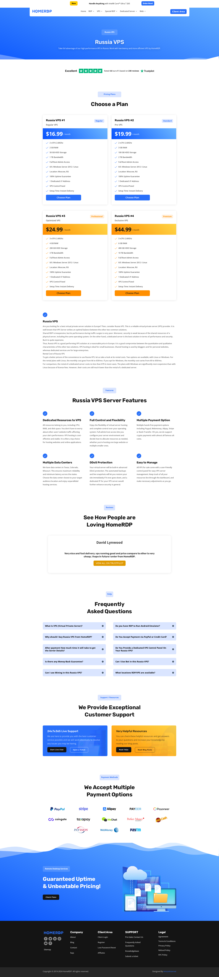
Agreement (163, 936)
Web (142, 11)
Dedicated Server (127, 11)
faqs (72, 953)
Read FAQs (123, 750)
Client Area (178, 11)
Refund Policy (164, 950)
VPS (98, 11)
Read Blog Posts (145, 750)
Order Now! (148, 3)
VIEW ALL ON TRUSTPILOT (109, 563)
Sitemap (47, 949)
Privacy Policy (164, 945)
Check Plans (51, 897)
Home (83, 11)
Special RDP (110, 11)
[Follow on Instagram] (59, 939)
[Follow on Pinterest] (50, 943)
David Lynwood (109, 542)
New (74, 3)
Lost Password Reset (107, 947)
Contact (73, 947)
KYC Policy (162, 955)
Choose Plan (63, 197)
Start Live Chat (57, 750)
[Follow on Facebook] (46, 939)
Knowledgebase (132, 951)
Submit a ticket (131, 956)
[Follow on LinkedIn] (55, 939)
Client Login (103, 937)
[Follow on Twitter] (50, 939)
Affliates (101, 953)
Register (101, 942)
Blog (72, 942)
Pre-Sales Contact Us (134, 937)
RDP (90, 11)
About (73, 937)
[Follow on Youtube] (46, 943)
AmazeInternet (169, 971)
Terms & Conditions (167, 941)
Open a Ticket (79, 750)
